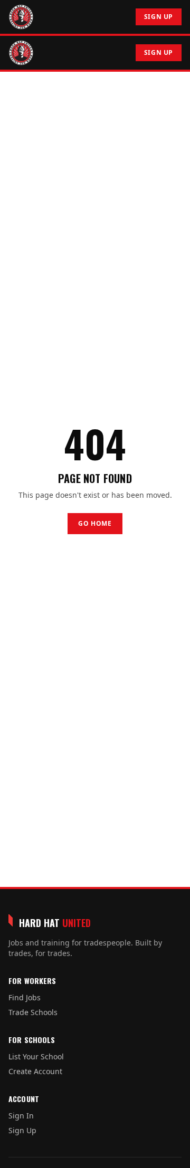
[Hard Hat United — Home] (21, 17)
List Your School (36, 1056)
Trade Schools (33, 1012)
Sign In (21, 1116)
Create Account (35, 1071)
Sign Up (158, 16)
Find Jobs (24, 997)
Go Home (94, 523)
